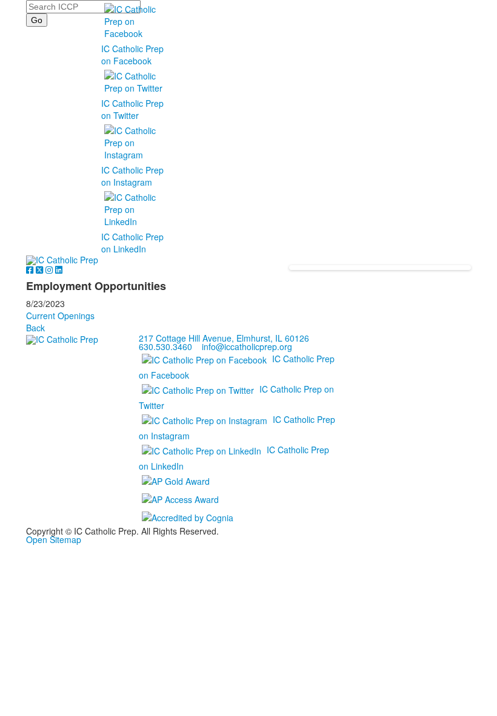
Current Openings (60, 315)
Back (35, 328)
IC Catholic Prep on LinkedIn (132, 243)
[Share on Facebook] (31, 269)
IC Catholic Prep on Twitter (132, 109)
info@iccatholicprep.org (247, 346)
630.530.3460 (165, 346)
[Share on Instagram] (50, 269)
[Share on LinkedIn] (58, 269)
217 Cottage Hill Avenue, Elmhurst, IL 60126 (224, 338)
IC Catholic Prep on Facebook (132, 54)
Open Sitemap (53, 539)
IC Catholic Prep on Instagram (132, 176)
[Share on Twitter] (40, 269)
